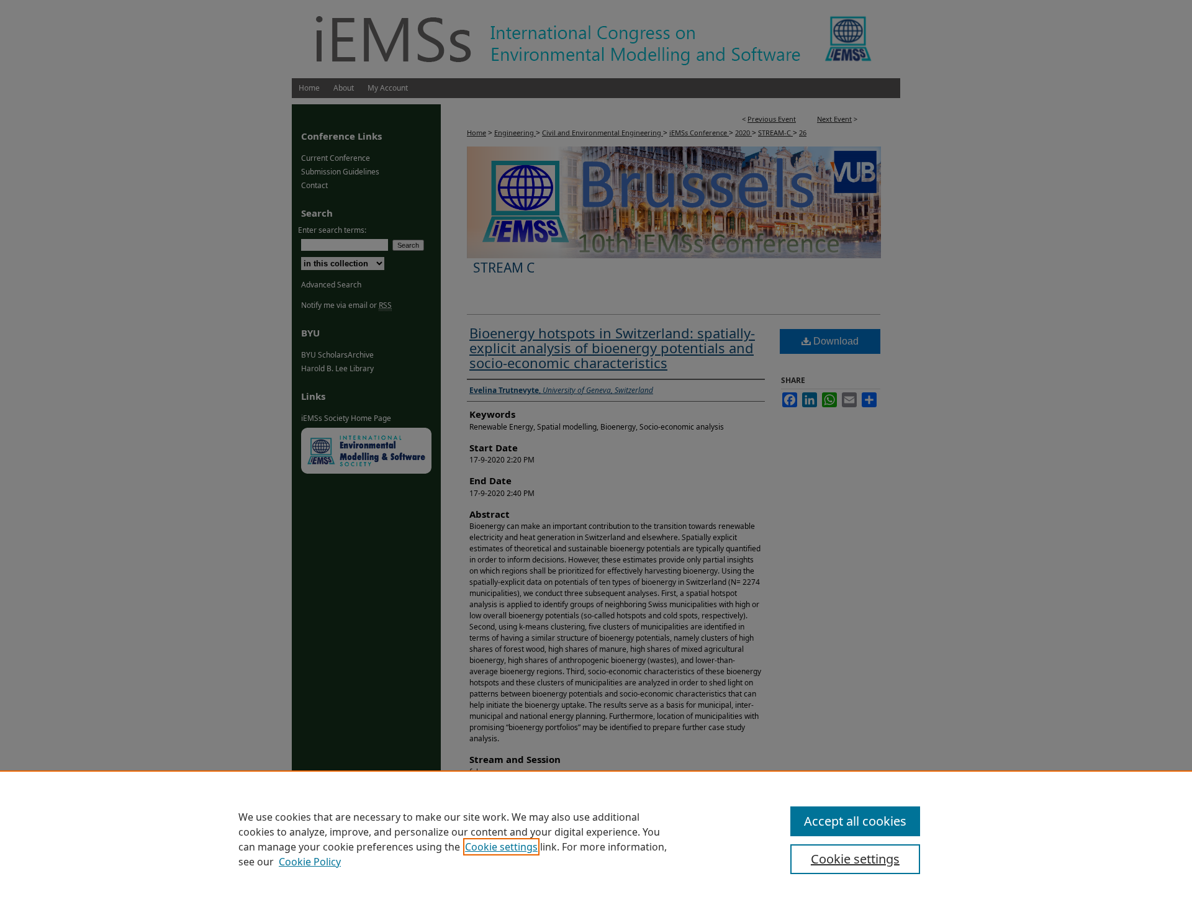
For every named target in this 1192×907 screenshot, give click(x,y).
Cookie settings (501, 847)
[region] (596, 838)
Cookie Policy (310, 862)
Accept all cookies (855, 821)
